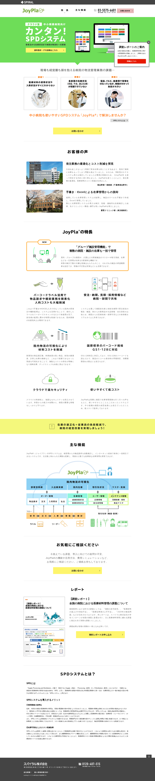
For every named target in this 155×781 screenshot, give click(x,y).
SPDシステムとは (119, 120)
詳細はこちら (132, 61)
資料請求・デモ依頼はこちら (46, 50)
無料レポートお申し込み (100, 634)
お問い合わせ (77, 130)
